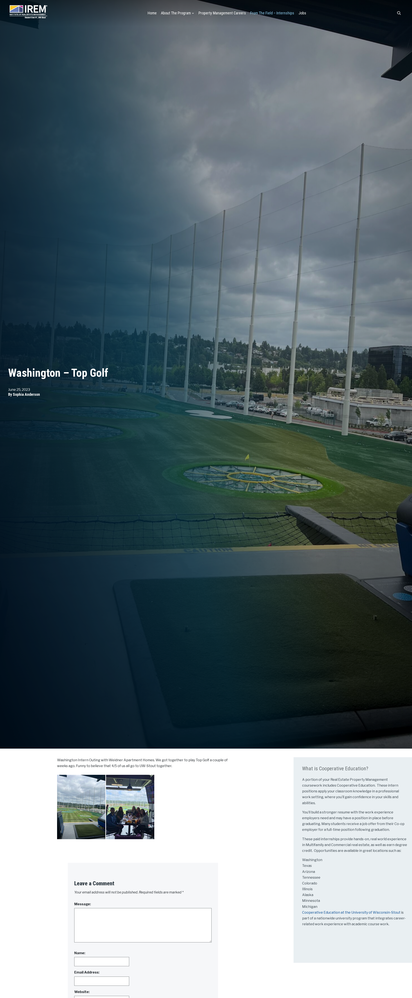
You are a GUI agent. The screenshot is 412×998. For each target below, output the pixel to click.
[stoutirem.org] (28, 11)
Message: (82, 904)
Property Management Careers (222, 13)
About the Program (176, 13)
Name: (79, 953)
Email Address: (86, 972)
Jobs (302, 13)
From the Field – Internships (272, 13)
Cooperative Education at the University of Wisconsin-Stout (351, 912)
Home (152, 13)
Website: (81, 992)
